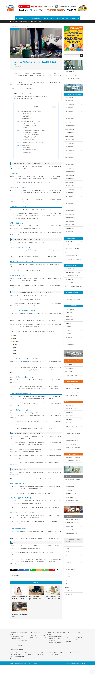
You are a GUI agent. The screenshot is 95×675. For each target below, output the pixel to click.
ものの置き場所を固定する (27, 152)
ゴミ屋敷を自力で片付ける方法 (71, 426)
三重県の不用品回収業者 (70, 168)
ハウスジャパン (68, 562)
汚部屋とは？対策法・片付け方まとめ (72, 519)
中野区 (79, 652)
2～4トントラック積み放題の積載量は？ (73, 286)
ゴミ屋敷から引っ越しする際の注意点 (72, 447)
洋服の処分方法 (68, 333)
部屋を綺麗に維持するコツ (26, 145)
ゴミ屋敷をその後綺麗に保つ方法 (71, 440)
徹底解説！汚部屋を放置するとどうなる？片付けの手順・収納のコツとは (36, 598)
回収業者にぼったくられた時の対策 (72, 248)
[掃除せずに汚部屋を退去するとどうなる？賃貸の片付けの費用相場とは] (53, 590)
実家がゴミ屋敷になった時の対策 (71, 437)
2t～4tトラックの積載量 (17, 645)
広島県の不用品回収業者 (70, 210)
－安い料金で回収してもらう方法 (37, 635)
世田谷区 (61, 652)
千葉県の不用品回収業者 (70, 129)
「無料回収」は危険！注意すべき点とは (73, 244)
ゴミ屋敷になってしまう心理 (70, 408)
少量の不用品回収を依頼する (70, 268)
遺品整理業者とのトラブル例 (70, 493)
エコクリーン (67, 580)
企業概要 (11, 663)
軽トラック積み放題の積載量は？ (71, 282)
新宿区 (47, 652)
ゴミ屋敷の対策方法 (69, 422)
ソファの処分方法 (68, 312)
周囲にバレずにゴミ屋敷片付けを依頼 (72, 388)
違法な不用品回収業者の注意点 (71, 255)
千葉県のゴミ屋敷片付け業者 (70, 371)
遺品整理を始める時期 (69, 486)
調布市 (33, 654)
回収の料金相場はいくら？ (17, 636)
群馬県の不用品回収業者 (70, 139)
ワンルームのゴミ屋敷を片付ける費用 (72, 433)
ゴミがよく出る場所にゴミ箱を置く (29, 149)
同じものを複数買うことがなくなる (29, 125)
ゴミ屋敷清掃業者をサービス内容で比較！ (72, 458)
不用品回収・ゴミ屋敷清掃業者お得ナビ (78, 663)
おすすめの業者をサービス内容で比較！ (73, 295)
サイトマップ (30, 663)
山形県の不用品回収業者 (70, 114)
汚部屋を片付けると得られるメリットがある (30, 121)
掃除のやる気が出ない (26, 118)
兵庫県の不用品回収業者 (70, 189)
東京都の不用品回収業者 (70, 122)
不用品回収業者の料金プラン (70, 279)
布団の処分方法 (68, 323)
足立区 (11, 652)
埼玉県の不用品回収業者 (70, 125)
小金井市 (20, 654)
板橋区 (16, 652)
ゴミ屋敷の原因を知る (69, 405)
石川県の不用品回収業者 (70, 161)
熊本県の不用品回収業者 (70, 221)
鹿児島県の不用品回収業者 (70, 228)
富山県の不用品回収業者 (70, 164)
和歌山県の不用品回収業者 (70, 178)
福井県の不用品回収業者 (70, 157)
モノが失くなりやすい (26, 113)
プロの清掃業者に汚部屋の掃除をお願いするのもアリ (32, 142)
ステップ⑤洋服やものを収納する (28, 139)
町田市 (48, 654)
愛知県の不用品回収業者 (70, 153)
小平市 (25, 654)
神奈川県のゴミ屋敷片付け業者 (71, 375)
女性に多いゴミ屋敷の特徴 (70, 415)
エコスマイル (67, 576)
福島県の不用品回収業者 (70, 118)
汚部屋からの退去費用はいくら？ (71, 533)
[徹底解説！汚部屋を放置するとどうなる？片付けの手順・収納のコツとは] (36, 590)
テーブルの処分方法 (69, 319)
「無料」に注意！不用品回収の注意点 (20, 640)
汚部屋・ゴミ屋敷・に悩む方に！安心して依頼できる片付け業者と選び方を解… (19, 614)
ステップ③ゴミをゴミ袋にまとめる (29, 136)
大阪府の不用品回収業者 (70, 182)
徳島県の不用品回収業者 (70, 196)
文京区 (15, 654)
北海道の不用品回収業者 (70, 97)
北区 (34, 652)
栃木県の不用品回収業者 (70, 136)
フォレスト (67, 551)
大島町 (52, 654)
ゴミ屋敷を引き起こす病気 (70, 412)
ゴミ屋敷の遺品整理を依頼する (71, 384)
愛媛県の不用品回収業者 (70, 203)
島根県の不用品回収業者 (70, 199)
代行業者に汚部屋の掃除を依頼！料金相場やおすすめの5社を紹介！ (19, 597)
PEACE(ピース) (68, 587)
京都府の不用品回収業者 (70, 185)
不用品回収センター (69, 590)
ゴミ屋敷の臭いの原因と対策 (70, 444)
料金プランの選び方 (16, 638)
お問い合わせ (36, 663)
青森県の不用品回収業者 (70, 100)
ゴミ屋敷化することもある (27, 116)
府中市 (43, 654)
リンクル (66, 597)
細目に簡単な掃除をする (26, 147)
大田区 (26, 652)
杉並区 (51, 652)
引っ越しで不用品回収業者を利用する (72, 272)
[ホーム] (16, 18)
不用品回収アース (68, 594)
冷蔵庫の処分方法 (68, 337)
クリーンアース (68, 548)
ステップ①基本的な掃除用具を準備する (30, 132)
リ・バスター (67, 565)
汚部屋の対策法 (14, 29)
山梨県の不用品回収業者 (70, 146)
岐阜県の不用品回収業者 (70, 171)
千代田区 (71, 652)
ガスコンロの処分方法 (69, 309)
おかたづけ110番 (68, 555)
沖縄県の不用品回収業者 (70, 231)
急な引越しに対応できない (27, 115)
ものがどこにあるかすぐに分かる (28, 123)
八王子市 (39, 654)
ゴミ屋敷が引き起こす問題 (70, 419)
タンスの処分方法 (68, 316)
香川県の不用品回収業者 (70, 207)
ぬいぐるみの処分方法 (69, 344)
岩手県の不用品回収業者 (70, 104)
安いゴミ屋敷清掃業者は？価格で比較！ (73, 460)
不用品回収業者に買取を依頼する (71, 275)
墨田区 (55, 652)
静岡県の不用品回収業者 (70, 150)
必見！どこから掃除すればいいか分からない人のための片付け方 (34, 130)
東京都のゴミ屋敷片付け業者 (70, 364)
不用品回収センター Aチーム (70, 569)
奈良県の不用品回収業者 (70, 175)
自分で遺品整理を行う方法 (70, 490)
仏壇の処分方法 (68, 326)
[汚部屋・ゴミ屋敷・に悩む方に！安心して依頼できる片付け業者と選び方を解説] (19, 606)
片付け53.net (67, 558)
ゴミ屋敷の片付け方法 (74, 18)
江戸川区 (21, 652)
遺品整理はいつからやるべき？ (71, 482)
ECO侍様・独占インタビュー (70, 71)
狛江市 (29, 654)
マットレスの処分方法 (69, 340)
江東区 (38, 652)
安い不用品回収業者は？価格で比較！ (72, 299)
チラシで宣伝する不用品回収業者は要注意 (73, 260)
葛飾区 (30, 652)
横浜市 (11, 658)
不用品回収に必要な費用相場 (70, 241)
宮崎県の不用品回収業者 (70, 224)
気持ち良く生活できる (26, 127)
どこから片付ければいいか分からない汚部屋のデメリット (33, 111)
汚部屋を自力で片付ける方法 (70, 526)
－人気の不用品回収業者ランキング (37, 632)
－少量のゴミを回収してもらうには (37, 637)
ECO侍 (66, 544)
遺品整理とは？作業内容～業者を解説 (72, 479)
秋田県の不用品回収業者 (70, 107)
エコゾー (66, 583)
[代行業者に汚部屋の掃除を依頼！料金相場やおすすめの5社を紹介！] (19, 590)
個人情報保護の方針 (18, 663)
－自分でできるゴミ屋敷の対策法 (74, 637)
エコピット (67, 573)
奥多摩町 (57, 654)
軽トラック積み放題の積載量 (18, 643)
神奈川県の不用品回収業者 (70, 132)
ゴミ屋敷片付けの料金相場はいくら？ (56, 636)
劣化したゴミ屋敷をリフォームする (72, 392)
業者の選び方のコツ (23, 18)
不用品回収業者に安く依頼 (48, 18)
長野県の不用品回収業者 (70, 143)
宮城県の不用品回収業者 (70, 111)
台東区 (65, 652)
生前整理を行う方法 (69, 497)
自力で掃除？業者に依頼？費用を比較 (72, 429)
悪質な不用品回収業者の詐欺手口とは (72, 252)
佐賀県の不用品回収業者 (70, 214)
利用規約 (24, 663)
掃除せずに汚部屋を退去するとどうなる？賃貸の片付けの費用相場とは (53, 597)
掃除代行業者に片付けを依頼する (71, 522)
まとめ (21, 155)
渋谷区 (42, 652)
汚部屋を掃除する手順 (69, 529)
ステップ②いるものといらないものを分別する (31, 134)
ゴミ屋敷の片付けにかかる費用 (71, 395)
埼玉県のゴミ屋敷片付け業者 (70, 368)
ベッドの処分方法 (68, 330)
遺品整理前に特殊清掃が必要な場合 (72, 500)
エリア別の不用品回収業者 (35, 18)
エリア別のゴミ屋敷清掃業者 (62, 18)
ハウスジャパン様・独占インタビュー (72, 78)
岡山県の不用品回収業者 (70, 192)
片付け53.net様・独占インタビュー (72, 75)
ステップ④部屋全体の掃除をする (28, 137)
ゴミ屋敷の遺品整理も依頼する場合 (56, 642)
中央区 (75, 652)
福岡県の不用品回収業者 (70, 217)
